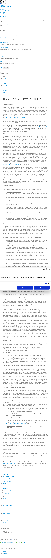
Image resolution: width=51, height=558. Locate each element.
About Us (4, 498)
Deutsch (4, 78)
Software (2, 9)
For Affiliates (5, 488)
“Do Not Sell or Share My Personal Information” (16, 423)
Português (4, 90)
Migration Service (4, 18)
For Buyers (2, 66)
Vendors (2, 5)
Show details (44, 283)
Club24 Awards (3, 33)
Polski (3, 92)
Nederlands (4, 85)
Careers (6, 501)
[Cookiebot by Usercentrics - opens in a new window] (44, 269)
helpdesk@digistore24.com (30, 163)
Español (4, 83)
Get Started (5, 67)
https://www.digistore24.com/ (40, 126)
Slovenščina (5, 95)
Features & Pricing (4, 24)
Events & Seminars (4, 8)
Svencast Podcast (4, 42)
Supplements (3, 12)
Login (1, 67)
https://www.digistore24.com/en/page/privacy (15, 117)
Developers (4, 518)
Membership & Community (6, 6)
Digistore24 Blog (3, 16)
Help (1, 61)
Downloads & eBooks (4, 10)
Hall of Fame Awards (4, 27)
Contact (1, 525)
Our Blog (4, 503)
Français (4, 80)
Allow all (41, 287)
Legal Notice (5, 553)
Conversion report (4, 52)
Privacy (4, 551)
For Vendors (5, 474)
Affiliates (2, 13)
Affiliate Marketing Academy (6, 15)
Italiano (4, 88)
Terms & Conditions (6, 556)
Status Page (2, 56)
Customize (24, 287)
